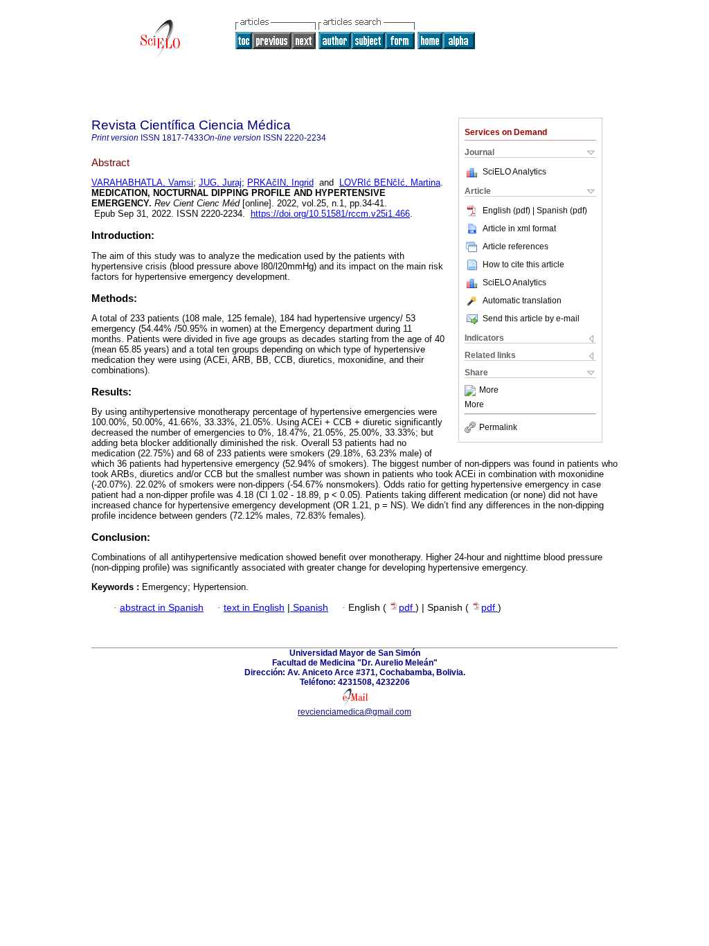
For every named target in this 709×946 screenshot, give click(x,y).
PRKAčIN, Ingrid (280, 182)
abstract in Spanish (162, 608)
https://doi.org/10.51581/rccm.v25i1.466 (330, 213)
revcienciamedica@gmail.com (354, 712)
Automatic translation (522, 300)
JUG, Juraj (220, 182)
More (489, 390)
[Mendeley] (472, 390)
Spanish (309, 608)
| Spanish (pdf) (559, 210)
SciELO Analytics (514, 172)
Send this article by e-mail (531, 318)
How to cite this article (523, 264)
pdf (407, 608)
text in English (254, 608)
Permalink (498, 427)
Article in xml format (519, 228)
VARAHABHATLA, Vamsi (142, 182)
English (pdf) (507, 210)
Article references (515, 246)
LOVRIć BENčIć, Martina (389, 182)
